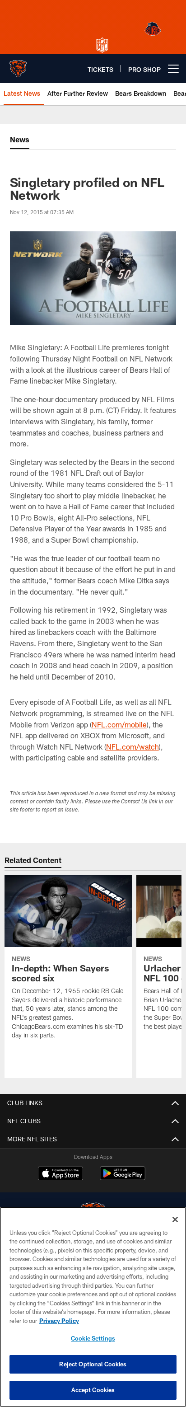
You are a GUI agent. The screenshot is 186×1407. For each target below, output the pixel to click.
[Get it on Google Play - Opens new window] (122, 1178)
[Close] (175, 1219)
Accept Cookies (93, 1389)
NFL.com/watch (132, 746)
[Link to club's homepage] (18, 65)
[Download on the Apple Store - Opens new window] (60, 1174)
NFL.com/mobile (119, 724)
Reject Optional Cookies (92, 1364)
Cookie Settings (93, 1338)
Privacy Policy (59, 1320)
